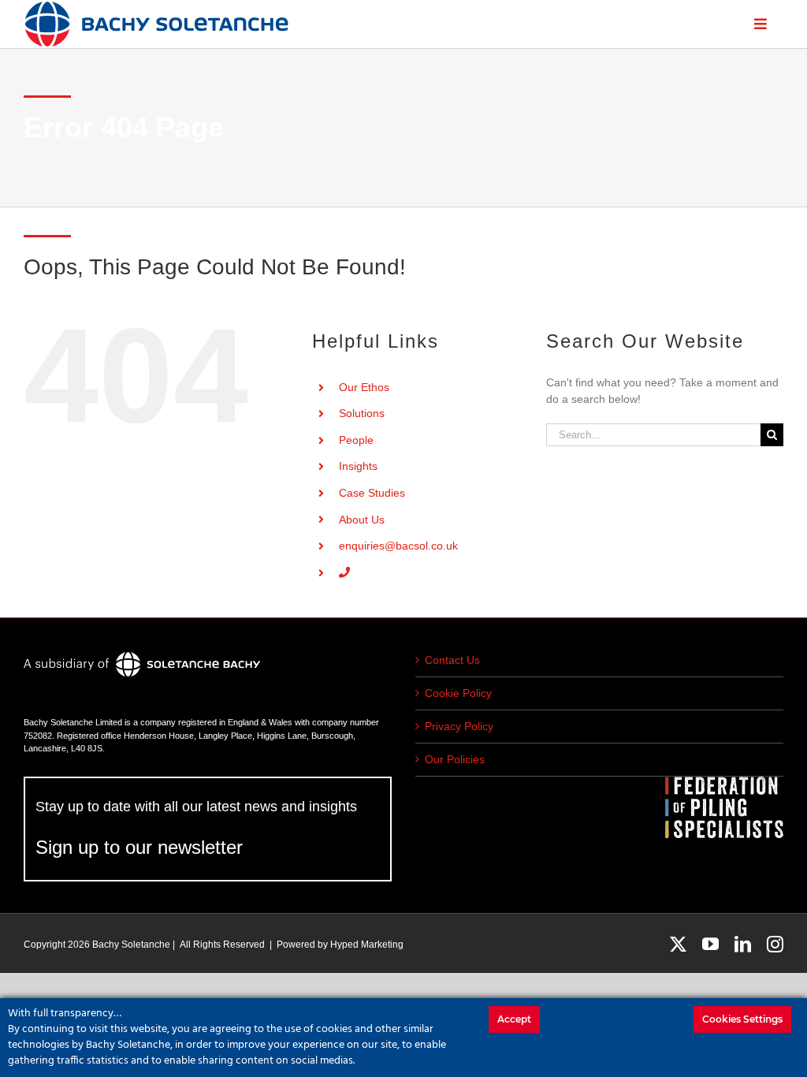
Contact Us (452, 660)
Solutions (362, 413)
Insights (358, 466)
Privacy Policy (459, 726)
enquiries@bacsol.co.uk (398, 545)
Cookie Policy (458, 693)
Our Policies (455, 759)
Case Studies (372, 492)
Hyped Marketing (367, 944)
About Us (362, 519)
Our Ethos (364, 387)
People (356, 440)
